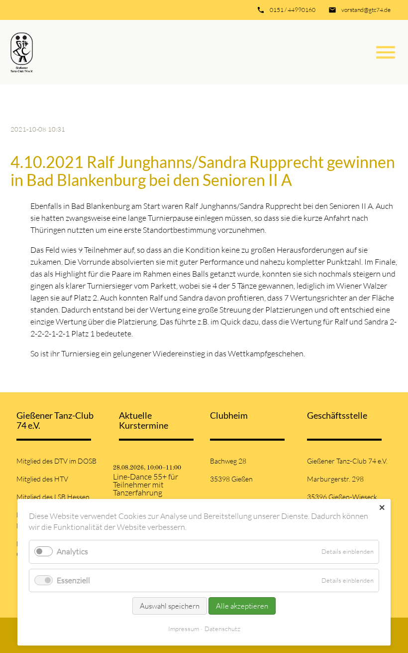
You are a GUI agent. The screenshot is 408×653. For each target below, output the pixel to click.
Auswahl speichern (170, 606)
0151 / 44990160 (292, 9)
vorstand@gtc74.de (366, 9)
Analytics (72, 551)
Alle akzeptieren (242, 606)
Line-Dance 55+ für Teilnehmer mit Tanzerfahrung (145, 484)
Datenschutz (222, 629)
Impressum (183, 629)
